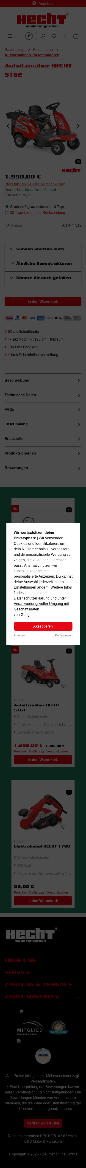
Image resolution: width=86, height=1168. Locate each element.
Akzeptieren (43, 626)
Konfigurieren (63, 635)
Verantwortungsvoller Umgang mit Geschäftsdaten (41, 606)
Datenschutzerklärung (32, 598)
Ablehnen (20, 635)
